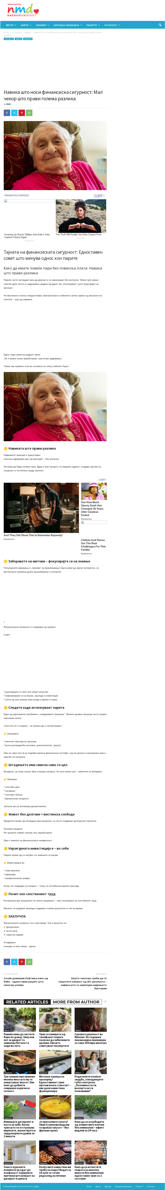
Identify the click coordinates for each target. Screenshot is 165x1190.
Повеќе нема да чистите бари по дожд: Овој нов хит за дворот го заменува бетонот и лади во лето (19, 1040)
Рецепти (92, 25)
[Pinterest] (22, 113)
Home (6, 32)
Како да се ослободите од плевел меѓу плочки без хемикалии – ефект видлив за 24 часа (89, 1126)
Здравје (41, 25)
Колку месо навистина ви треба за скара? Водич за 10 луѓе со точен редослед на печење (55, 1171)
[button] (160, 25)
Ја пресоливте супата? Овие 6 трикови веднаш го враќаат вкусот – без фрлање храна (54, 1126)
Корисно (27, 39)
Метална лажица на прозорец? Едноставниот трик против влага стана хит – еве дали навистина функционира (55, 1084)
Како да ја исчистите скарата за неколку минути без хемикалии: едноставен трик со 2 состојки (89, 1172)
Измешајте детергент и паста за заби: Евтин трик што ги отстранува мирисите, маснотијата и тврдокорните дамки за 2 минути (20, 1129)
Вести (9, 25)
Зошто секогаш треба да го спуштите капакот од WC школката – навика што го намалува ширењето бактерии (82, 983)
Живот (27, 32)
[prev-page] (101, 1001)
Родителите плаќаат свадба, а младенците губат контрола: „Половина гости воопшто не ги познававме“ (89, 1084)
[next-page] (105, 1001)
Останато (110, 25)
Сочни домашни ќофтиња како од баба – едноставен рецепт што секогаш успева (26, 982)
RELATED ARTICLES (27, 1002)
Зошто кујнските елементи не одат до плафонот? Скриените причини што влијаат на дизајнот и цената (19, 1172)
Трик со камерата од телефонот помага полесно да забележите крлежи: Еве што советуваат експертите (54, 1040)
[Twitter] (14, 113)
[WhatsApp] (29, 113)
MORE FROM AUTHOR (76, 1002)
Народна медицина (66, 25)
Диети (25, 25)
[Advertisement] (55, 64)
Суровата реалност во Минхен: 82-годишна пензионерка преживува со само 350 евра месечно (91, 1038)
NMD (8, 104)
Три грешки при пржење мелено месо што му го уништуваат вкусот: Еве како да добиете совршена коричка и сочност (19, 1084)
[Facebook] (7, 113)
